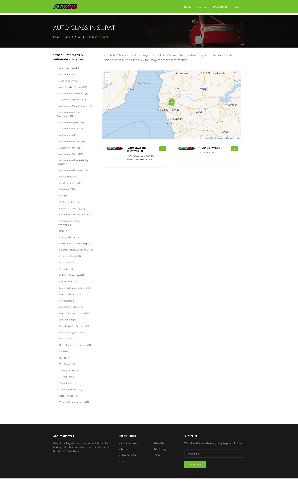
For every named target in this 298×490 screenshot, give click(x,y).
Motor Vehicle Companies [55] (74, 313)
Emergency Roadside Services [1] (76, 249)
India (68, 37)
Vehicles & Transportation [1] (74, 402)
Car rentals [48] (67, 189)
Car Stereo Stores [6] (69, 201)
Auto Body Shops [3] (69, 80)
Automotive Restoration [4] (73, 128)
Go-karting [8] (66, 268)
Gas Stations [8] (67, 262)
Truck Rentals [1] (67, 383)
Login (237, 6)
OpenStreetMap (223, 138)
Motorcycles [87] (67, 300)
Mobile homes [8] (68, 281)
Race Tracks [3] (66, 338)
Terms (124, 449)
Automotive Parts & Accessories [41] (68, 114)
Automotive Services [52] (72, 141)
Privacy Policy (128, 455)
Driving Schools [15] (69, 237)
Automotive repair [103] (71, 122)
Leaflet (200, 138)
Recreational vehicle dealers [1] (75, 344)
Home (187, 6)
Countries (221, 6)
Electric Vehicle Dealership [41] (74, 243)
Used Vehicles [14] (68, 395)
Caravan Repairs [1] (69, 176)
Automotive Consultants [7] (73, 93)
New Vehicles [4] (67, 319)
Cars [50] (63, 195)
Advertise (159, 443)
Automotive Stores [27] (71, 154)
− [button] (107, 80)
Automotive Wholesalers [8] (73, 170)
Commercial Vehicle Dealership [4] (68, 222)
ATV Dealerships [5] (69, 67)
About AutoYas (129, 443)
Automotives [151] (68, 134)
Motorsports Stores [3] (71, 306)
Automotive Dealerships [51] (73, 99)
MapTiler (210, 138)
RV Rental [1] (65, 357)
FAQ (123, 461)
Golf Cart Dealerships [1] (71, 275)
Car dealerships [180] (70, 183)
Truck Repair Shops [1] (70, 389)
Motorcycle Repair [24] (70, 294)
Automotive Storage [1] (71, 147)
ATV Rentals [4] (66, 74)
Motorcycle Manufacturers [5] (74, 287)
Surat (78, 37)
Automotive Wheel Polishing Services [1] (72, 162)
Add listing (160, 449)
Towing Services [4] (69, 370)
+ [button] (107, 75)
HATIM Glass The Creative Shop (136, 149)
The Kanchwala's (209, 147)
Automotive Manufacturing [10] (75, 106)
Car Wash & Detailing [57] (72, 208)
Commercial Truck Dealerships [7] (76, 214)
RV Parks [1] (65, 351)
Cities (202, 6)
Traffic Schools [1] (68, 376)
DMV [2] (63, 230)
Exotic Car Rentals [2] (70, 256)
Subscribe (195, 464)
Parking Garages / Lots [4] (72, 332)
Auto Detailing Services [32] (73, 87)
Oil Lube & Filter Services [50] (74, 326)
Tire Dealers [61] (67, 364)
